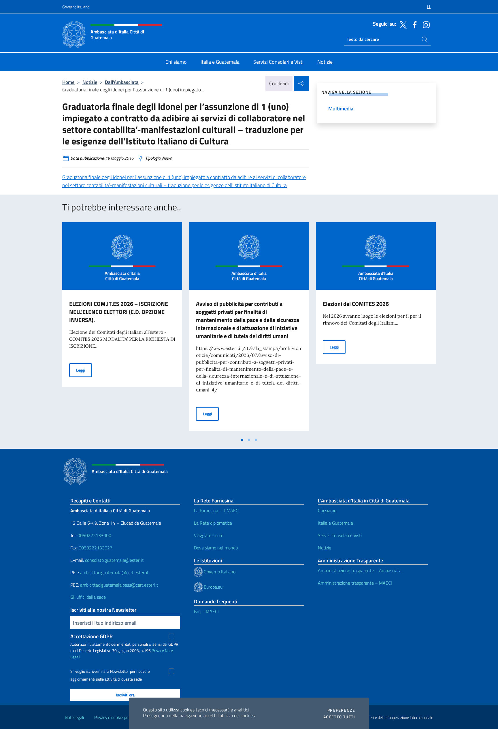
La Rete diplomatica (213, 522)
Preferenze (341, 710)
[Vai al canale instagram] (425, 24)
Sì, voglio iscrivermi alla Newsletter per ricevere (110, 671)
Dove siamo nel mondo (216, 547)
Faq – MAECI (206, 611)
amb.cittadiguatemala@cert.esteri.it (114, 572)
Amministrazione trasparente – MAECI (355, 582)
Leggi (84, 370)
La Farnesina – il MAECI (216, 510)
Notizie (89, 82)
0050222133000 (94, 535)
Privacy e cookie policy (114, 717)
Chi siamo (327, 510)
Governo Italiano (75, 7)
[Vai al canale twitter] (402, 24)
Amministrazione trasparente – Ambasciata (359, 570)
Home (68, 82)
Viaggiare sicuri (208, 535)
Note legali (74, 717)
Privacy (158, 650)
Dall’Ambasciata (122, 82)
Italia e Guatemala (335, 522)
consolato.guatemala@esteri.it (114, 560)
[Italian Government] (199, 571)
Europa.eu (213, 586)
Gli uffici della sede (88, 597)
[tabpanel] (122, 328)
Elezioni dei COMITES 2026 (356, 303)
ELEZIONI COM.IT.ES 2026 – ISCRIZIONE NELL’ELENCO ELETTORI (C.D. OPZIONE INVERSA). (118, 311)
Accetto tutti (339, 717)
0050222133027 (95, 547)
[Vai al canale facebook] (413, 24)
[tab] (242, 440)
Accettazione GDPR (91, 636)
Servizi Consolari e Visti (340, 535)
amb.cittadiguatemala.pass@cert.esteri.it (119, 584)
